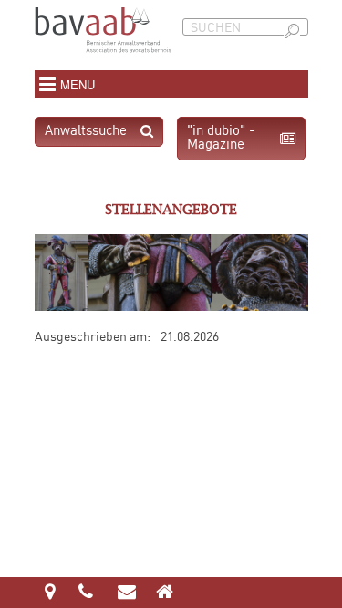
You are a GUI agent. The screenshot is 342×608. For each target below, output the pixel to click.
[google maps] (50, 593)
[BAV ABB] (103, 60)
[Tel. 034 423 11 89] (86, 593)
